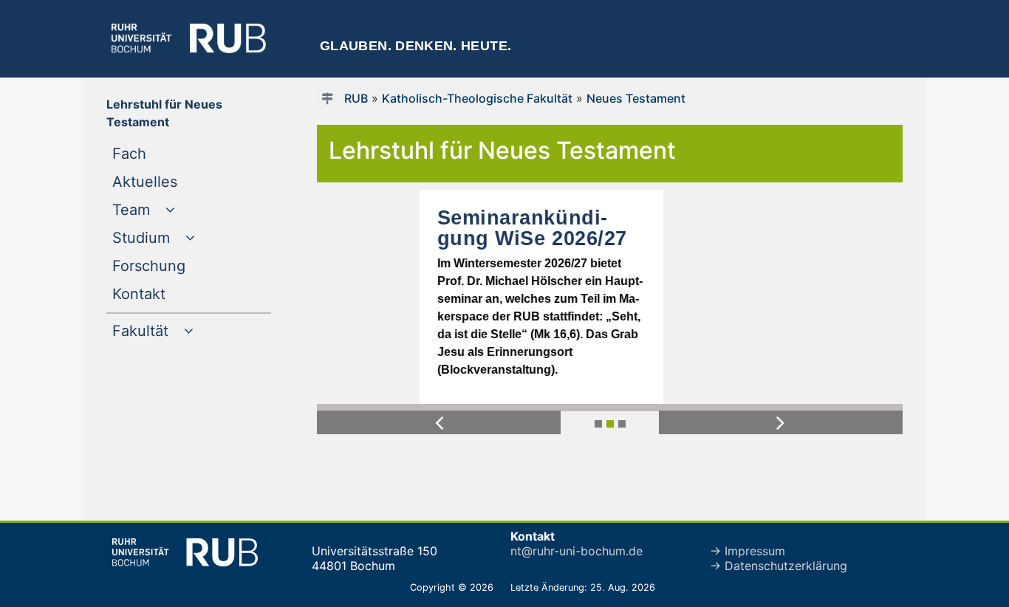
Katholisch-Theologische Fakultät (477, 98)
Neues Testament (635, 98)
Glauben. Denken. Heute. (415, 45)
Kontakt (168, 293)
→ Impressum (747, 550)
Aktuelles (174, 181)
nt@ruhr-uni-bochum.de (576, 550)
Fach (159, 153)
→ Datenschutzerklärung (778, 565)
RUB (356, 98)
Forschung (178, 265)
